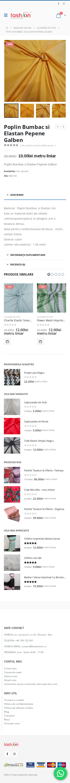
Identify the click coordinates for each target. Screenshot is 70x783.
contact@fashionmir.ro (34, 646)
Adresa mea (10, 676)
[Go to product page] (12, 377)
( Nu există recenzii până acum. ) (37, 145)
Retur (7, 719)
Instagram (14, 754)
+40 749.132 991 (24, 640)
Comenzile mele (13, 672)
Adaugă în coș (7, 341)
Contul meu (10, 668)
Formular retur (12, 723)
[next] (63, 126)
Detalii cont (10, 680)
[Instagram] (63, 3)
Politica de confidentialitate (18, 703)
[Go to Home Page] (7, 28)
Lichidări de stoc (12, 317)
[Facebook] (58, 3)
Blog (6, 711)
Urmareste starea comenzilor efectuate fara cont (30, 683)
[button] (7, 15)
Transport (9, 715)
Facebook (7, 754)
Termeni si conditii (14, 699)
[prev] (57, 126)
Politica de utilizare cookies (18, 707)
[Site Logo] (21, 15)
